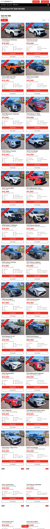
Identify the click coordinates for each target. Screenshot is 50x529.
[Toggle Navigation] (48, 4)
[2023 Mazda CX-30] (13, 327)
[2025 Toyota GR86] (37, 68)
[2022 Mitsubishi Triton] (37, 179)
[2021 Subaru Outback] (37, 253)
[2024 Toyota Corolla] (37, 290)
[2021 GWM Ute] (13, 401)
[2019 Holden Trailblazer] (13, 216)
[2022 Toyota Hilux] (13, 475)
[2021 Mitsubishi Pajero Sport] (37, 401)
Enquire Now (13, 53)
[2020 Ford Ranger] (37, 438)
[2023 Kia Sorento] (37, 30)
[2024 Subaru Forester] (13, 142)
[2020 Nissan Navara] (37, 216)
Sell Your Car (45, 1)
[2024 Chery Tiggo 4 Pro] (13, 438)
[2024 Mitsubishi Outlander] (13, 105)
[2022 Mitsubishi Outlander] (37, 364)
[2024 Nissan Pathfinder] (13, 30)
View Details (13, 56)
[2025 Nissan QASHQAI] (37, 475)
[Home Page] (7, 1)
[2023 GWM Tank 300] (13, 68)
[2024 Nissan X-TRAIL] (37, 105)
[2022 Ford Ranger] (37, 142)
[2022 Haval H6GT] (37, 512)
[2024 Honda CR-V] (13, 512)
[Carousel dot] (8, 407)
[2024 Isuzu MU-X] (13, 290)
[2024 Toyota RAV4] (13, 179)
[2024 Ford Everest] (37, 327)
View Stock (36, 1)
